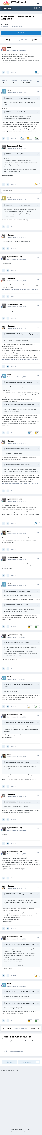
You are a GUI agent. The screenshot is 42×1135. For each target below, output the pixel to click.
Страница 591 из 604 (21, 40)
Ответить (21, 33)
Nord (9, 48)
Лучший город (18, 26)
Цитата (13, 72)
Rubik (9, 197)
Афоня (10, 531)
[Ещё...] (38, 49)
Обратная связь (16, 1129)
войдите (26, 1041)
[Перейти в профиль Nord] (4, 49)
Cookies (27, 1129)
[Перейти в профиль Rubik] (4, 198)
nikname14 (11, 235)
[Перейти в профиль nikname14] (4, 236)
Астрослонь (25, 722)
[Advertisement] (21, 1100)
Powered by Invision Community (21, 1132)
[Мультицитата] (8, 72)
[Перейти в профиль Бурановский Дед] (4, 147)
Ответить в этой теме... (14, 1051)
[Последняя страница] (39, 39)
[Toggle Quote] (5, 98)
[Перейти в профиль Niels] (4, 91)
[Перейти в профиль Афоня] (4, 533)
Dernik (5, 24)
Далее (34, 40)
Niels (9, 90)
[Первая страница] (2, 39)
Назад (7, 40)
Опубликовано (16, 50)
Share (10, 1062)
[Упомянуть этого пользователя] (3, 72)
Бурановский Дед (14, 146)
